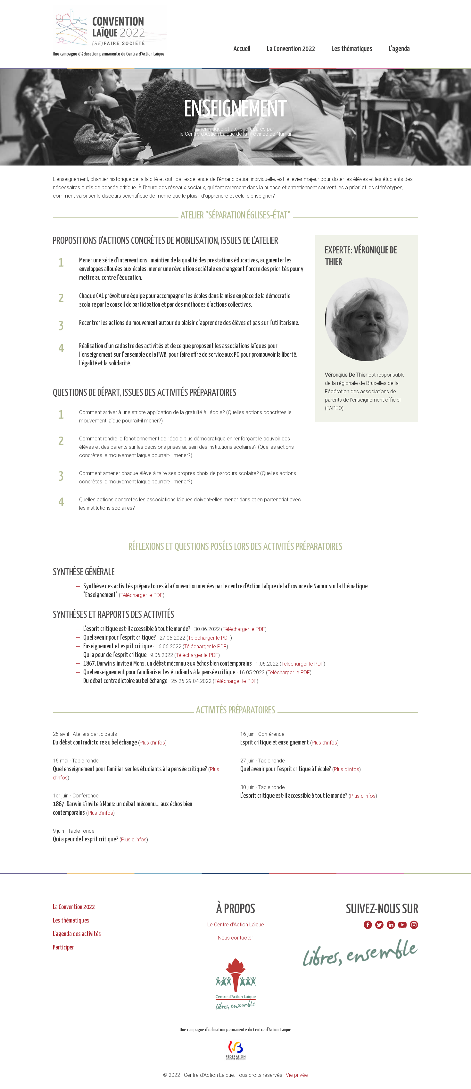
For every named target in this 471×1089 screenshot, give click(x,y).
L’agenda (399, 49)
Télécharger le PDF (141, 595)
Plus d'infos (152, 743)
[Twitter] (379, 925)
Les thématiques (352, 49)
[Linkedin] (391, 925)
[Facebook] (368, 925)
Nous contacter (235, 938)
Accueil (241, 49)
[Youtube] (402, 925)
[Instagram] (414, 925)
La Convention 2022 (291, 49)
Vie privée (297, 1075)
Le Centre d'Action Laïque (235, 925)
